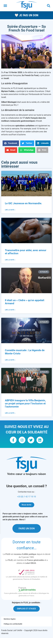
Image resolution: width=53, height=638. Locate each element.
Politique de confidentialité (13, 624)
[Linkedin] (39, 440)
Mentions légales (10, 619)
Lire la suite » (10, 210)
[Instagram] (22, 440)
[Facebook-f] (13, 440)
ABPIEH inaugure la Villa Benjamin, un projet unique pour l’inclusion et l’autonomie (25, 403)
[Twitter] (31, 440)
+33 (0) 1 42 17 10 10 (26, 496)
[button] (5, 5)
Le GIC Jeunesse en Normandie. (24, 203)
